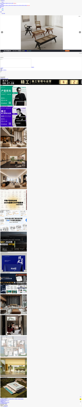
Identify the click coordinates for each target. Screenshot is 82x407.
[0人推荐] (80, 399)
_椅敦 (26, 50)
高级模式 (32, 67)
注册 (4, 13)
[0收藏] (80, 401)
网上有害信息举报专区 (3, 403)
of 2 (79, 16)
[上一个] (11, 32)
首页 (2, 2)
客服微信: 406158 (2, 401)
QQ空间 (7, 78)
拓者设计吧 (6, 406)
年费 (2, 9)
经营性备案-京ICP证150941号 (4, 400)
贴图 (2, 8)
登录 (2, 13)
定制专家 (29, 50)
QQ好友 (4, 78)
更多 (2, 10)
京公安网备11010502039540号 (4, 402)
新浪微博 (1, 78)
